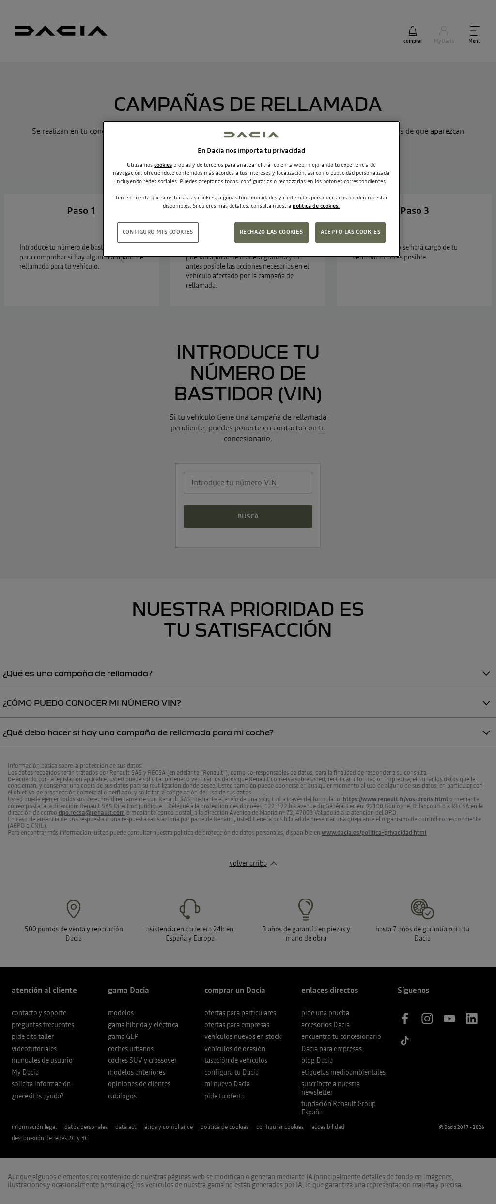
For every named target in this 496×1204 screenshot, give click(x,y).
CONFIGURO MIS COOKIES (158, 232)
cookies (163, 164)
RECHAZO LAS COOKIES (271, 232)
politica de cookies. (316, 206)
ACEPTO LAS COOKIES (350, 232)
